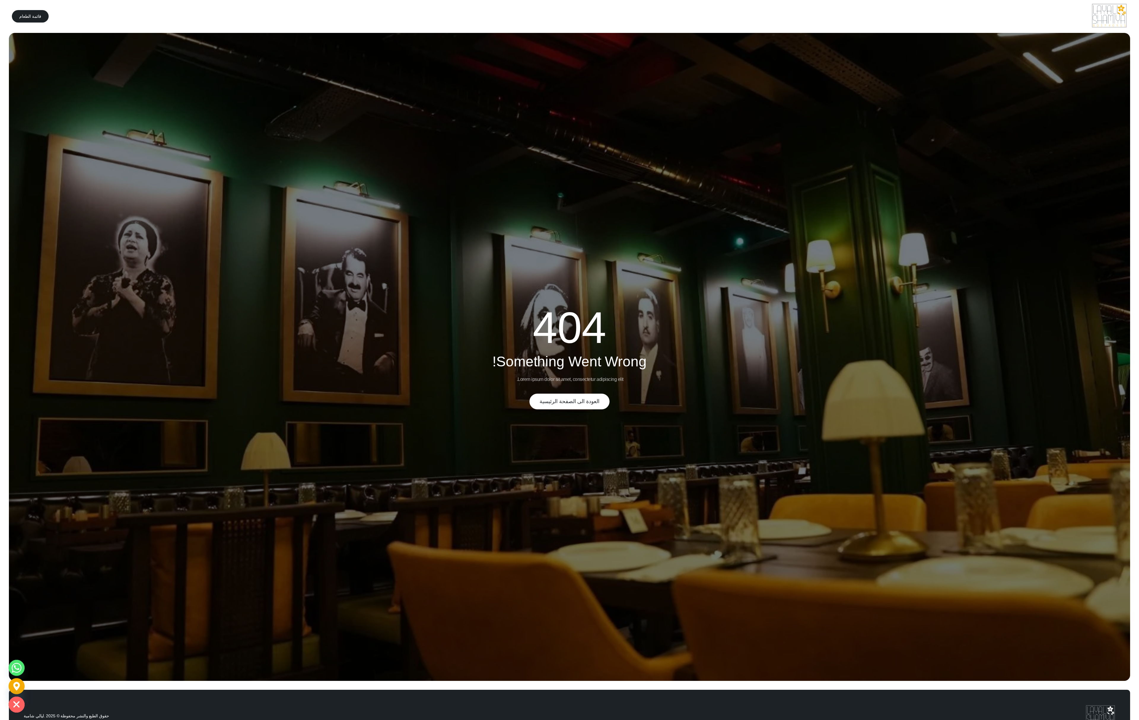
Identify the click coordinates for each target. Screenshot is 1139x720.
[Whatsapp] (17, 668)
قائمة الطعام (30, 16)
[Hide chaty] (17, 705)
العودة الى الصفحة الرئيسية (570, 401)
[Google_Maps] (17, 686)
